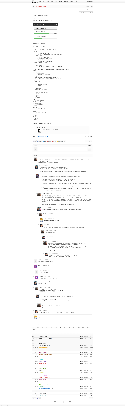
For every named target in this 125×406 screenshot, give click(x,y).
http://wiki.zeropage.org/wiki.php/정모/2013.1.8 (71, 197)
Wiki (11, 405)
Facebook (23, 405)
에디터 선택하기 (88, 145)
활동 (7, 405)
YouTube (27, 405)
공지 (33, 329)
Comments (36, 155)
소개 (4, 405)
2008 (87, 327)
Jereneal (39, 158)
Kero (40, 165)
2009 (83, 327)
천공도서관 (40, 265)
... (65, 401)
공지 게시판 (36, 324)
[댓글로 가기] (91, 12)
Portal (32, 405)
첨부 (49, 281)
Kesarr (42, 174)
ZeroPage (34, 9)
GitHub (18, 405)
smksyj (39, 259)
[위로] (85, 12)
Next (70, 401)
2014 (60, 327)
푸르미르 (81, 370)
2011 (74, 327)
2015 (56, 327)
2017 (47, 327)
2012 (70, 327)
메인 (1, 405)
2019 (38, 327)
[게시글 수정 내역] (89, 12)
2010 (78, 327)
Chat (14, 405)
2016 (51, 327)
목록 (35, 141)
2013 (65, 327)
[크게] (81, 12)
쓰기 (91, 398)
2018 (42, 327)
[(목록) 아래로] (87, 12)
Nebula (45, 218)
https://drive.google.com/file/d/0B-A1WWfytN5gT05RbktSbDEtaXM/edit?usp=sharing (52, 69)
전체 (33, 327)
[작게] (83, 12)
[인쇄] (92, 12)
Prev (55, 401)
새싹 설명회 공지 (42, 370)
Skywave (81, 377)
